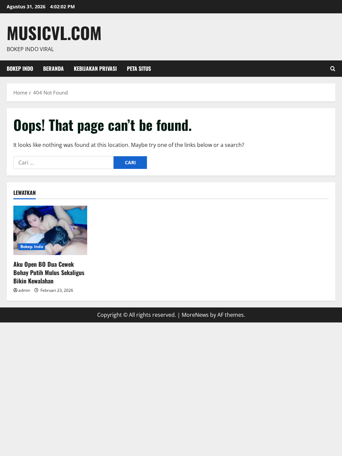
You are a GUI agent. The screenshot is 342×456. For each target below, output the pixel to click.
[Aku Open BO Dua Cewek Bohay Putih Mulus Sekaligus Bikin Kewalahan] (50, 230)
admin (24, 290)
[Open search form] (332, 68)
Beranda (53, 68)
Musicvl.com (54, 32)
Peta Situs (139, 68)
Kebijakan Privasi (95, 68)
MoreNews (195, 314)
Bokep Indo (20, 68)
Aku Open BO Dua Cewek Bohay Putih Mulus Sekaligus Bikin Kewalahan (48, 272)
